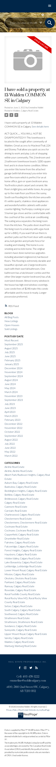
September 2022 (14, 435)
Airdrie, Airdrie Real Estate (19, 470)
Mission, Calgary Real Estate (19, 574)
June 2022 (10, 447)
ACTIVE (37, 15)
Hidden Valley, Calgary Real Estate (23, 558)
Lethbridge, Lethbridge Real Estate (23, 566)
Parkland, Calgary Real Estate (20, 582)
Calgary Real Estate (15, 502)
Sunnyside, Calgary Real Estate (21, 629)
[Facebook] (19, 668)
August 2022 (11, 439)
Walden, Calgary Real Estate (25, 110)
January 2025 (12, 364)
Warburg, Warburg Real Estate (21, 645)
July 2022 (10, 443)
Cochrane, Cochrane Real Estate (22, 530)
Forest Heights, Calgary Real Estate (23, 550)
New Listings (11, 321)
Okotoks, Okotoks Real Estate (21, 578)
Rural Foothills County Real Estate (22, 594)
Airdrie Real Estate (14, 466)
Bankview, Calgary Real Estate (21, 486)
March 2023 (11, 415)
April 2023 (10, 411)
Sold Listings (11, 328)
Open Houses (12, 325)
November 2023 (13, 395)
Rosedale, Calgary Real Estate (20, 590)
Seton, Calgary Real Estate (19, 606)
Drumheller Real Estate (17, 538)
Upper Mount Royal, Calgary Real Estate (26, 633)
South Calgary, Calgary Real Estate (23, 609)
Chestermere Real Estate (18, 518)
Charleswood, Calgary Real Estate (22, 514)
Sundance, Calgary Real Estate (21, 625)
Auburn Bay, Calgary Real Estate (21, 482)
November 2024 (13, 372)
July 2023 (10, 403)
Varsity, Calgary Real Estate (19, 637)
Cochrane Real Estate (16, 526)
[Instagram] (25, 668)
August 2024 (11, 379)
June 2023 (10, 407)
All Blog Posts (12, 317)
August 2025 (11, 348)
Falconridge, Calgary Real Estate (22, 546)
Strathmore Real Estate (17, 618)
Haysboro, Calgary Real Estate (21, 554)
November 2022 (13, 427)
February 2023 (12, 419)
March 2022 (11, 455)
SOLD (49, 15)
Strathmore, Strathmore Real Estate (24, 621)
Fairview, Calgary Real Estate (20, 542)
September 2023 (14, 399)
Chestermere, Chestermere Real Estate (26, 522)
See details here (40, 126)
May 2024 (10, 388)
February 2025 (12, 360)
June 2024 (10, 383)
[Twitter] (31, 668)
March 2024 (11, 391)
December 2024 (13, 368)
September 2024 (14, 376)
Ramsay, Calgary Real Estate (19, 586)
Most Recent (12, 340)
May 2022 (10, 451)
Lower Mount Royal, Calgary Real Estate (26, 570)
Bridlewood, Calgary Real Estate (22, 498)
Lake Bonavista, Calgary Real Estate (23, 562)
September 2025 (14, 344)
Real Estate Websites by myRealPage (34, 710)
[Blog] (36, 668)
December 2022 (13, 423)
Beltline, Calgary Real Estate (19, 494)
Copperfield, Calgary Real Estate (22, 534)
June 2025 (10, 356)
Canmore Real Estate (16, 506)
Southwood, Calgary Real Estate (21, 614)
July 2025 (10, 352)
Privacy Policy (12, 710)
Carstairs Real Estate (16, 510)
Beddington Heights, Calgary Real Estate (26, 490)
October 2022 (12, 431)
